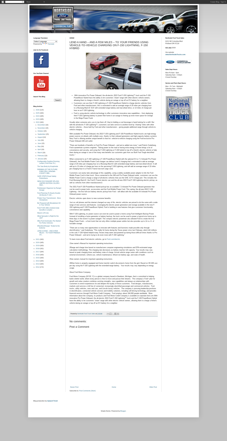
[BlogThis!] (110, 313)
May (39, 146)
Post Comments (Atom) (87, 391)
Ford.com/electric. (114, 239)
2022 (38, 122)
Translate (51, 44)
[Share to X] (113, 313)
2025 (38, 113)
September (42, 134)
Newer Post (74, 387)
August (40, 137)
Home (114, 387)
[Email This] (108, 313)
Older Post (153, 387)
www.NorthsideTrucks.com (175, 54)
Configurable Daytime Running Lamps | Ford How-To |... (48, 162)
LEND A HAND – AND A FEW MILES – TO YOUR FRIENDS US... (48, 233)
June (40, 143)
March (40, 153)
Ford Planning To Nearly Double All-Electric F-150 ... (48, 194)
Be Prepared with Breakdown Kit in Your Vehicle (48, 204)
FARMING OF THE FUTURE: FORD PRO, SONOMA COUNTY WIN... (47, 171)
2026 (38, 110)
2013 (38, 264)
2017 (38, 252)
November (41, 128)
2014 (38, 261)
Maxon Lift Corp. (43, 213)
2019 (38, 245)
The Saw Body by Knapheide (47, 166)
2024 (38, 116)
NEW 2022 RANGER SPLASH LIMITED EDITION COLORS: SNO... (48, 183)
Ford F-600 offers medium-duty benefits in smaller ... (48, 209)
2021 (38, 239)
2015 (38, 258)
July (39, 140)
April (39, 149)
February (41, 156)
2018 (38, 248)
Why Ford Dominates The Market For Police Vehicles (49, 222)
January (41, 159)
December (41, 125)
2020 (38, 242)
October (41, 131)
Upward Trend (52, 401)
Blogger (123, 411)
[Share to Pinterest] (118, 313)
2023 (38, 119)
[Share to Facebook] (115, 313)
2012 (38, 267)
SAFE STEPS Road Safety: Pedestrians (46, 177)
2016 (38, 255)
